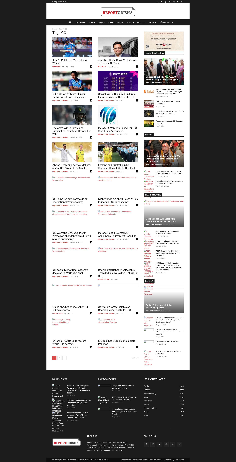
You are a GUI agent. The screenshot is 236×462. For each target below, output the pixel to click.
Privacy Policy (169, 460)
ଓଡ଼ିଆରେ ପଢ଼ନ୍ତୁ (165, 22)
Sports (130, 22)
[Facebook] (161, 1)
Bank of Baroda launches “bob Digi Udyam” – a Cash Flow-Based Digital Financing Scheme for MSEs (169, 92)
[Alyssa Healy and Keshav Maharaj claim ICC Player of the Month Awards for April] (72, 152)
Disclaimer (180, 460)
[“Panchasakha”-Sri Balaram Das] (149, 346)
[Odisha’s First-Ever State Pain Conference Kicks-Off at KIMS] (164, 213)
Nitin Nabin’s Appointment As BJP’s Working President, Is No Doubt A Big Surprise (163, 159)
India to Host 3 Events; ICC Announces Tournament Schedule (117, 234)
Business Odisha (116, 22)
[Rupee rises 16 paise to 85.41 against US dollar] (149, 123)
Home (54, 29)
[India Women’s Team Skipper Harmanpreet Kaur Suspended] (72, 81)
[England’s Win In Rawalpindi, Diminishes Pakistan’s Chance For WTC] (72, 115)
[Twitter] (182, 1)
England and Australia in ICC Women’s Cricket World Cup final (116, 167)
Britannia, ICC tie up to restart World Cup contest (69, 342)
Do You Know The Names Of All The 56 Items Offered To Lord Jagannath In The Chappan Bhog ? (169, 320)
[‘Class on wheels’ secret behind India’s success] (72, 294)
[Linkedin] (169, 1)
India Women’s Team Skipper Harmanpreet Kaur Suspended (69, 96)
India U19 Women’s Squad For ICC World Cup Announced (117, 130)
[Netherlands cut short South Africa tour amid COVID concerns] (118, 186)
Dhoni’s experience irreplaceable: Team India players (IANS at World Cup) (118, 273)
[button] (158, 2)
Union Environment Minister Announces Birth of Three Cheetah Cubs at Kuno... (77, 415)
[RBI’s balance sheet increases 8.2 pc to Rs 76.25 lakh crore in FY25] (149, 113)
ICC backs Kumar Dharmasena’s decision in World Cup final (70, 271)
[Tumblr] (178, 1)
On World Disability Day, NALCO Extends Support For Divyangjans (162, 78)
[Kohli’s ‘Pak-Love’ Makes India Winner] (72, 47)
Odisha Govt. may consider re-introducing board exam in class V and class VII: (169, 332)
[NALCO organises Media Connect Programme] (149, 104)
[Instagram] (165, 1)
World (102, 22)
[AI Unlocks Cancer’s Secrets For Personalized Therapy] (149, 238)
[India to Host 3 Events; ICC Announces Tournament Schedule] (118, 220)
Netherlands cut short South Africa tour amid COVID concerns (118, 200)
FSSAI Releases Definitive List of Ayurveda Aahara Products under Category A (167, 253)
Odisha (92, 22)
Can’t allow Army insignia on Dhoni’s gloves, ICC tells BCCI (114, 308)
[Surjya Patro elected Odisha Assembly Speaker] (164, 299)
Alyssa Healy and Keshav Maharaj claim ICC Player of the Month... (71, 167)
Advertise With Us (156, 460)
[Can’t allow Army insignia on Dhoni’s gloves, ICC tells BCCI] (118, 294)
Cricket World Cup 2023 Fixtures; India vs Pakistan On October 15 (116, 96)
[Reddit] (174, 1)
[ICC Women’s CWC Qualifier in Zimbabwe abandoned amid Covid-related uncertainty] (72, 220)
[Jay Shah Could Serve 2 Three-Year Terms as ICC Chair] (118, 47)
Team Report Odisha (140, 460)
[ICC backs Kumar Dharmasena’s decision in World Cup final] (72, 257)
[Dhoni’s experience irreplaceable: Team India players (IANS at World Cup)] (118, 257)
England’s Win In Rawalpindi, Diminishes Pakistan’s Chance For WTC (71, 131)
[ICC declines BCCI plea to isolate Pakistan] (118, 328)
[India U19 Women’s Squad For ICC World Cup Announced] (118, 115)
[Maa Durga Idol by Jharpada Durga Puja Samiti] (149, 358)
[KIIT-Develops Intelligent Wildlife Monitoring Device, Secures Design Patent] (58, 407)
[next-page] (64, 358)
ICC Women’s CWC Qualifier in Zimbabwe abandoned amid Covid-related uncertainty (72, 235)
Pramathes (56, 66)
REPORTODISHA (103, 279)
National (80, 22)
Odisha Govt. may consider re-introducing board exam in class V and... (124, 411)
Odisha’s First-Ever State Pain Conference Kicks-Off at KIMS (161, 220)
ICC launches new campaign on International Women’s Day (70, 200)
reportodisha (126, 460)
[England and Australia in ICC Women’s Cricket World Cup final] (118, 152)
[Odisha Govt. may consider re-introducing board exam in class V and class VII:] (149, 331)
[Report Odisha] (118, 11)
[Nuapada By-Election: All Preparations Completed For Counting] (149, 189)
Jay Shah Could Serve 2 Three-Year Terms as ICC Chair (118, 62)
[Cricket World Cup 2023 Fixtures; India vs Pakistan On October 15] (118, 81)
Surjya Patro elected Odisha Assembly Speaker (159, 306)
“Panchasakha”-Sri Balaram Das (167, 342)
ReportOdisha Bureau (60, 100)
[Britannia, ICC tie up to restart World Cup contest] (72, 328)
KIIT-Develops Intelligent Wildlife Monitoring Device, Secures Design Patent (79, 402)
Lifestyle (141, 22)
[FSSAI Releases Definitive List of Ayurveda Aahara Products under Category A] (149, 261)
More (151, 22)
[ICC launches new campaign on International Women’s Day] (72, 186)
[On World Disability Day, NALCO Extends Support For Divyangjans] (164, 71)
